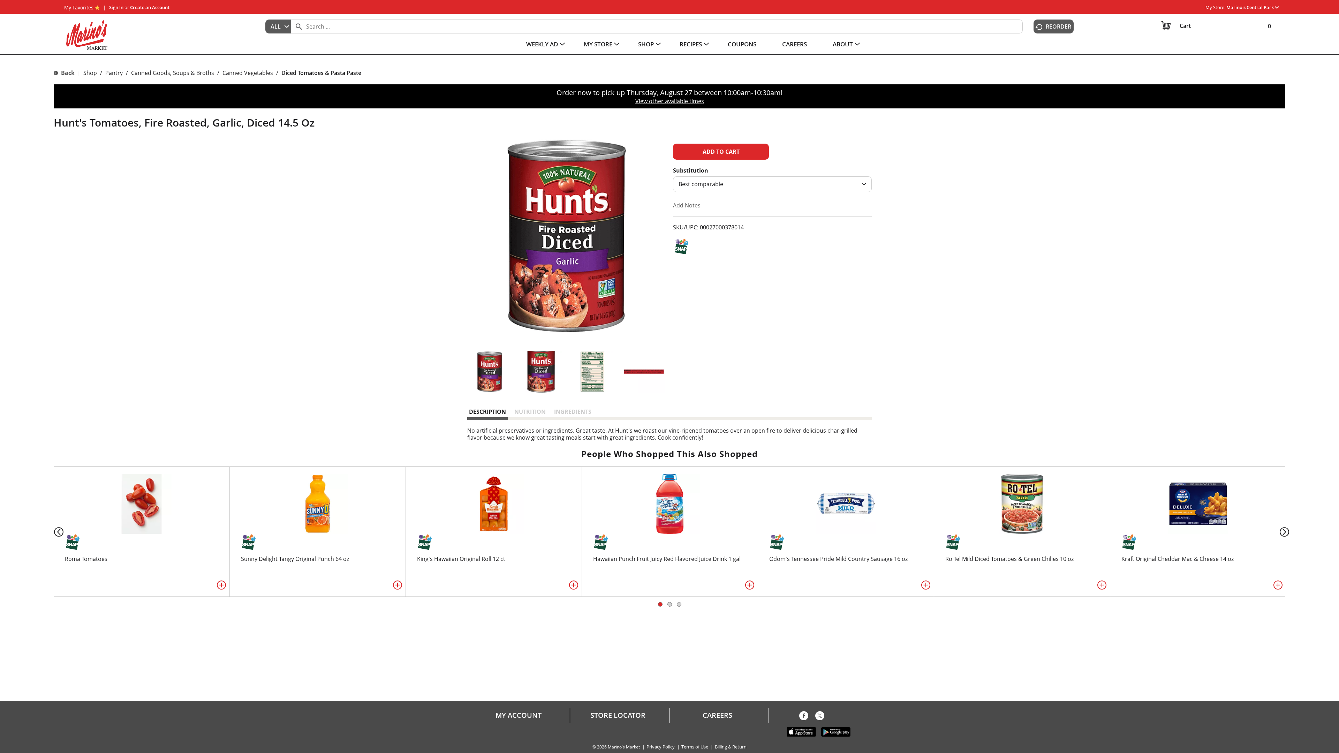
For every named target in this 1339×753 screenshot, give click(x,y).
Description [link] (487, 412)
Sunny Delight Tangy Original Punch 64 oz (295, 559)
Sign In (116, 7)
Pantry (114, 73)
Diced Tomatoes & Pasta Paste (321, 73)
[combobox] (278, 26)
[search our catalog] (299, 26)
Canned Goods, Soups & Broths (172, 73)
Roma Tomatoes (86, 559)
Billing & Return (731, 747)
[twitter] (819, 717)
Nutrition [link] (530, 412)
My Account (518, 715)
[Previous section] (53, 531)
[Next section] (1286, 531)
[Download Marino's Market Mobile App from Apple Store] (801, 731)
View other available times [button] (669, 101)
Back (67, 73)
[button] (1252, 7)
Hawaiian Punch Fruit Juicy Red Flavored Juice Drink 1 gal (667, 559)
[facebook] (803, 717)
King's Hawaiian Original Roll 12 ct (461, 559)
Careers (717, 715)
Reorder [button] (1058, 26)
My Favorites (78, 7)
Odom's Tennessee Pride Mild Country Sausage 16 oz (838, 559)
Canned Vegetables (247, 73)
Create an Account (149, 7)
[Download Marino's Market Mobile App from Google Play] (835, 731)
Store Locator (617, 715)
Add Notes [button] (687, 205)
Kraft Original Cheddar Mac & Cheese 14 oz (1177, 559)
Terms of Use (694, 747)
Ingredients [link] (572, 412)
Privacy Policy (660, 747)
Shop (90, 73)
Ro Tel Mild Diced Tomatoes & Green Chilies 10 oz (1009, 559)
